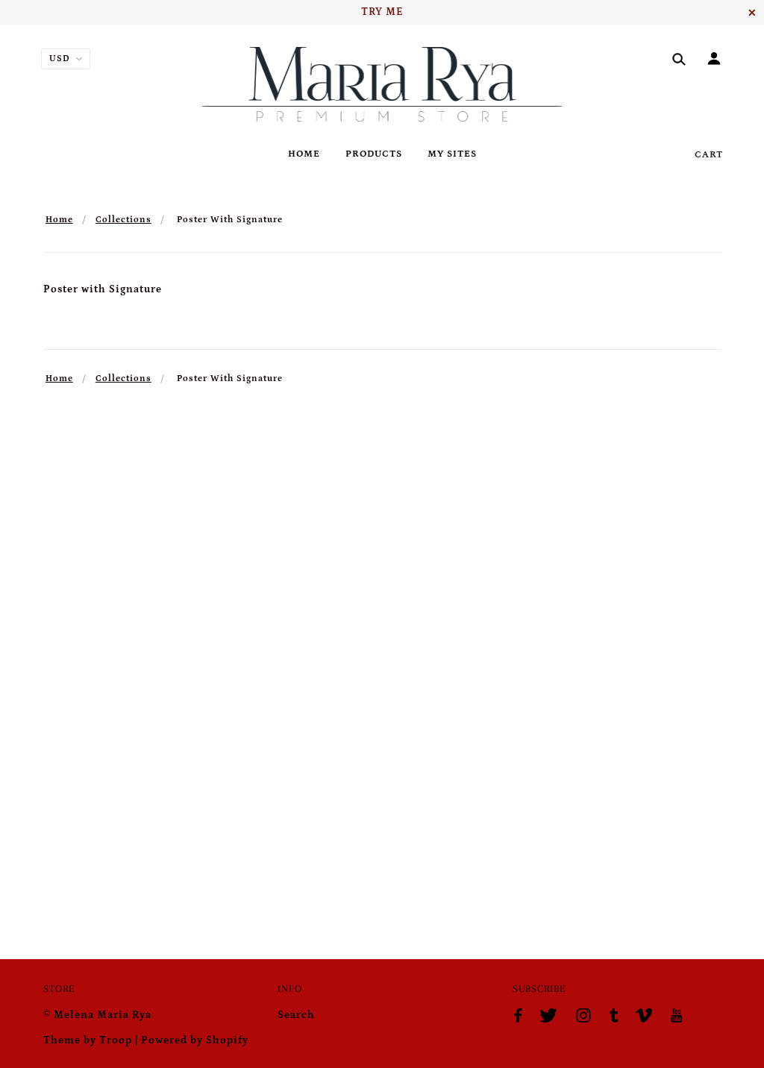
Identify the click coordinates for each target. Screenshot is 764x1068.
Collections (123, 219)
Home (59, 219)
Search (296, 1015)
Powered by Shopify (194, 1040)
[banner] (382, 84)
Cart (709, 154)
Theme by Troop (87, 1040)
